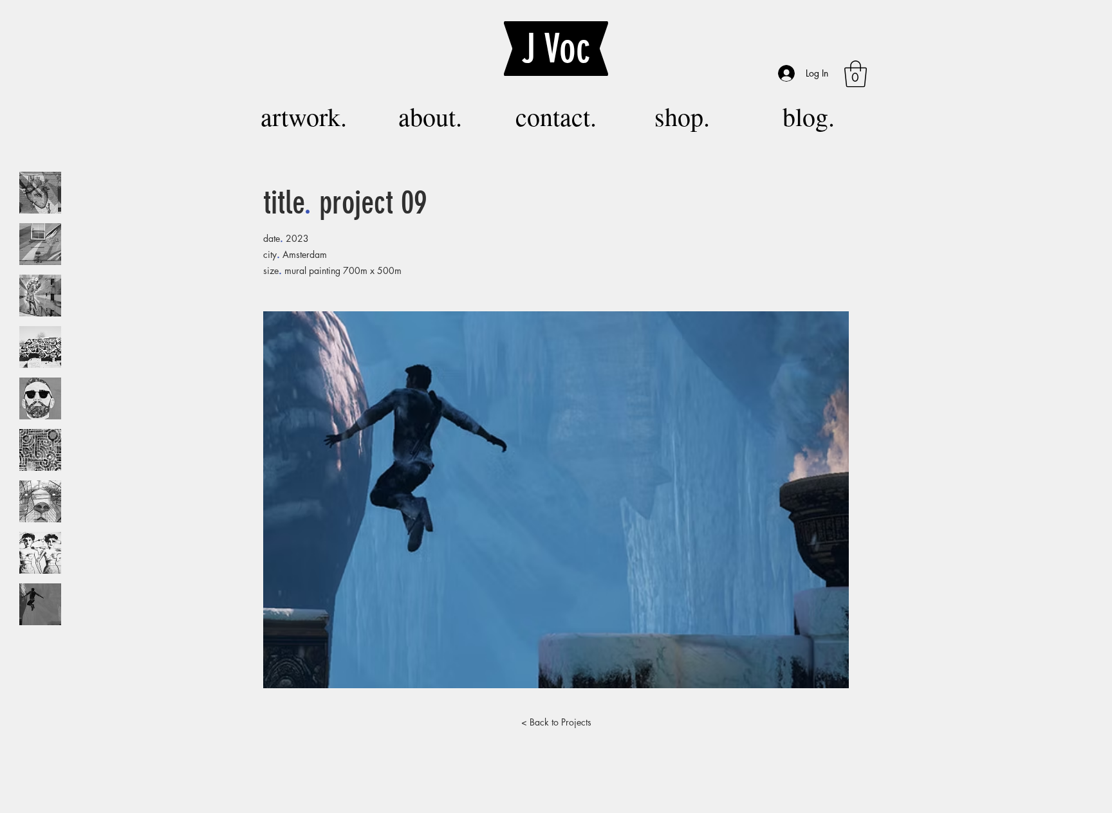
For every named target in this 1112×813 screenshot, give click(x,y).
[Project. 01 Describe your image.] (40, 193)
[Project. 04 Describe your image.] (40, 347)
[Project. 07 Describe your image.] (40, 501)
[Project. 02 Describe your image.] (40, 244)
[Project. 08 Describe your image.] (40, 553)
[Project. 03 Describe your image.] (40, 295)
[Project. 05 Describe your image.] (40, 398)
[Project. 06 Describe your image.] (40, 450)
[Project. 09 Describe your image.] (40, 604)
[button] (855, 73)
